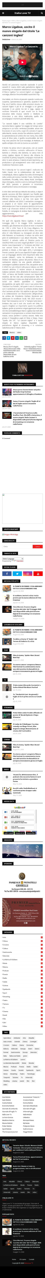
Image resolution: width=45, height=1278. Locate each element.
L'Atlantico (26, 1117)
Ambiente (17, 1038)
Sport (22, 993)
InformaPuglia (28, 1112)
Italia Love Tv (7, 1114)
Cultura (22, 949)
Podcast (22, 971)
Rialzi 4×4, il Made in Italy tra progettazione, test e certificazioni (27, 1167)
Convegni (33, 1042)
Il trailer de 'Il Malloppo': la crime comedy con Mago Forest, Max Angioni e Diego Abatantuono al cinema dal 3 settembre (25, 727)
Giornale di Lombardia (10, 1109)
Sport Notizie (6, 1129)
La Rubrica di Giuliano (22, 960)
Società (21, 1070)
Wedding (6, 1081)
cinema (22, 1011)
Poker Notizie (7, 1126)
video (13, 21)
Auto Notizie (6, 1100)
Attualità (31, 1038)
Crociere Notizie (28, 1100)
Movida (31, 1063)
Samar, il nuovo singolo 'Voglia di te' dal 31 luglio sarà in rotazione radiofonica (27, 403)
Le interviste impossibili (11, 1063)
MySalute (26, 1123)
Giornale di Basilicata (30, 1106)
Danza (22, 1045)
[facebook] (7, 573)
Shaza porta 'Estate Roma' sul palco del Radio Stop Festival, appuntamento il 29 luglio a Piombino (27, 392)
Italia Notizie (27, 1114)
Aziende (17, 1042)
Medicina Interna (8, 1120)
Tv (22, 1008)
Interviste (22, 956)
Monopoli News (28, 1120)
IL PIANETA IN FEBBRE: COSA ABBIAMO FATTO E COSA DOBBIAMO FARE (27, 587)
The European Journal (10, 1132)
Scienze (22, 986)
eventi (22, 1015)
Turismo (22, 1004)
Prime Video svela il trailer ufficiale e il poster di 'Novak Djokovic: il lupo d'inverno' (27, 715)
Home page (6, 21)
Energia (23, 1049)
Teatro (22, 1000)
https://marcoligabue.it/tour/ (13, 216)
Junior (25, 1056)
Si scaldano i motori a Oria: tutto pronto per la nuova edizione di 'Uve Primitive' (27, 597)
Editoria (6, 1049)
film (22, 1019)
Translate (19, 561)
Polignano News (28, 1126)
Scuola (13, 1070)
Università (29, 1077)
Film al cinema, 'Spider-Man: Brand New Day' (26, 656)
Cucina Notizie (7, 1103)
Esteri (30, 1049)
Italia (5, 1056)
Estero (37, 1049)
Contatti (31, 1259)
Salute (22, 982)
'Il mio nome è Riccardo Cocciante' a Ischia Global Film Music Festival (26, 686)
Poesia (22, 974)
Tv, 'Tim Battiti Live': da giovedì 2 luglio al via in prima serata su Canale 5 (27, 696)
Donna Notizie (28, 1103)
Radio (22, 978)
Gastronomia (22, 952)
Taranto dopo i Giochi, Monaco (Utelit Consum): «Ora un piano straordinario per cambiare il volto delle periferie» (28, 1147)
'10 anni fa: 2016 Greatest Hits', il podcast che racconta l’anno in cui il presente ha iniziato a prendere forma (27, 778)
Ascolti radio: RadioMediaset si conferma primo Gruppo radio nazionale (25, 790)
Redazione (6, 39)
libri (22, 1023)
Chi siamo (23, 1259)
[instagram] (27, 573)
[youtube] (38, 573)
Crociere (22, 945)
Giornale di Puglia (29, 1109)
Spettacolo (22, 989)
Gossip (25, 1052)
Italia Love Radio (15, 1056)
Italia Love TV (23, 13)
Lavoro (23, 1060)
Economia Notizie (8, 1106)
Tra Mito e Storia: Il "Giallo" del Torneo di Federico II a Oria (25, 640)
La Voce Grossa (7, 1117)
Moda (22, 963)
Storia (5, 1074)
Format (5, 1052)
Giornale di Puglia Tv (9, 1112)
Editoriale (14, 1049)
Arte (22, 937)
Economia (30, 1045)
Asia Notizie (6, 1097)
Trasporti (6, 1077)
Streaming (22, 997)
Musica (12, 332)
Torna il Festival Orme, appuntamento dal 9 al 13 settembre (28, 1158)
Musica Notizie (7, 1123)
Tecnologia (31, 1074)
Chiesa (22, 941)
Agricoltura (7, 1038)
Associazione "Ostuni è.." (31, 1097)
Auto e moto (7, 1042)
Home (14, 1259)
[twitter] (17, 573)
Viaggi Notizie (28, 1132)
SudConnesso (28, 1129)
